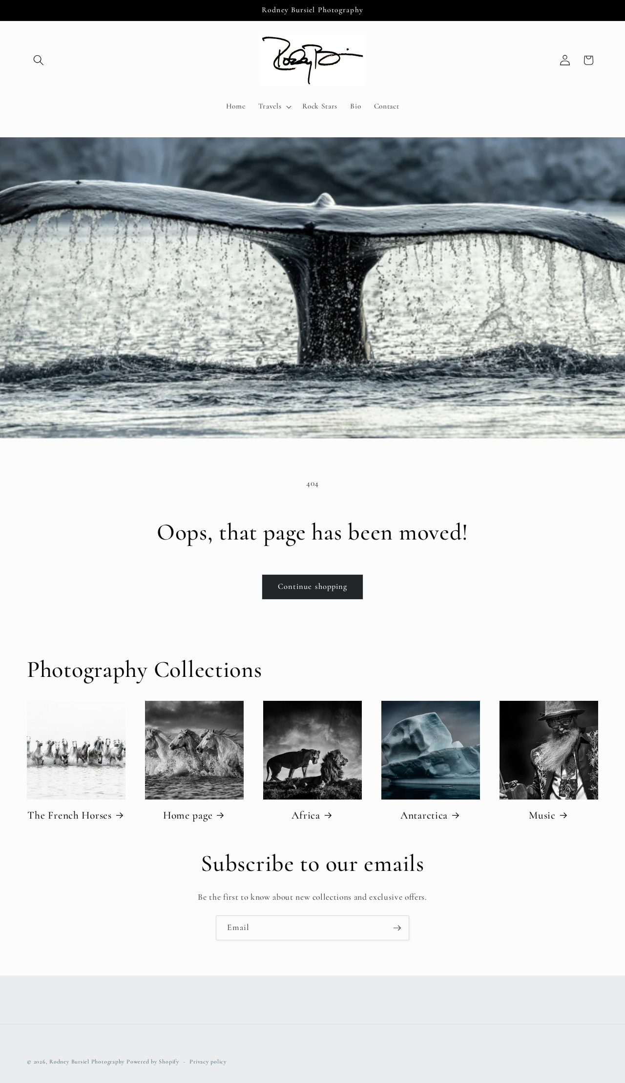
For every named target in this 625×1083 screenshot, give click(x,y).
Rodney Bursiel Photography (87, 1061)
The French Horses (69, 815)
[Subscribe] (397, 928)
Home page (187, 815)
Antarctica (424, 815)
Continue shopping (313, 586)
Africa (306, 815)
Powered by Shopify (152, 1061)
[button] (38, 60)
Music (542, 815)
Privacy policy (208, 1061)
